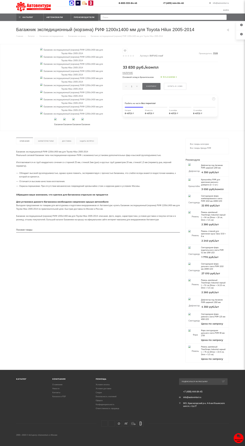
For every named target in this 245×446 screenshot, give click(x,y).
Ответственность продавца (107, 408)
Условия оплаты (103, 385)
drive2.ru (90, 3)
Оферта (99, 400)
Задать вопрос (87, 141)
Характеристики (46, 141)
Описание (24, 141)
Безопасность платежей (106, 396)
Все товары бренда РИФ (200, 148)
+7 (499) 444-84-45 (173, 3)
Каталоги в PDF (59, 396)
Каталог (21, 379)
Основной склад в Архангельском (138, 77)
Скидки (99, 392)
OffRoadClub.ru (84, 3)
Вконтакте (58, 3)
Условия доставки (103, 388)
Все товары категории (199, 144)
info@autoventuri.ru (221, 3)
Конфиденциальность (105, 404)
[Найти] (223, 17)
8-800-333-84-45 (128, 3)
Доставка (66, 141)
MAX (71, 3)
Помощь (101, 379)
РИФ (215, 53)
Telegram (65, 3)
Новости (55, 388)
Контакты (56, 392)
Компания (59, 379)
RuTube (78, 3)
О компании (57, 385)
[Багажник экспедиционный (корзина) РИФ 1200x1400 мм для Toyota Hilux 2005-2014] (72, 51)
